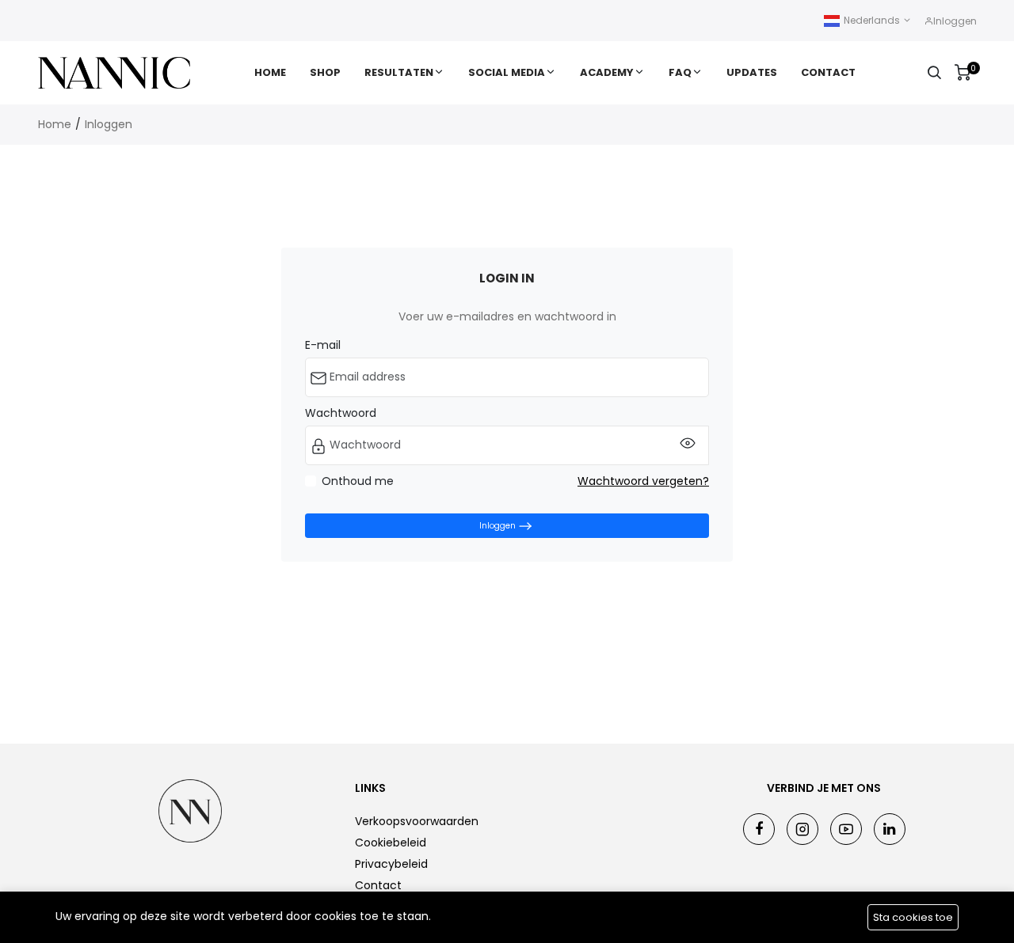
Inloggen (108, 124)
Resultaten (398, 72)
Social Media (506, 72)
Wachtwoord (340, 413)
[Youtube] (846, 829)
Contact (828, 72)
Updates (751, 72)
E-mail (323, 345)
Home (270, 72)
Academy (607, 72)
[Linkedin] (889, 829)
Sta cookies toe (913, 917)
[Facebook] (759, 829)
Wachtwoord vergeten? (643, 481)
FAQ (680, 72)
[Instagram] (802, 829)
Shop (325, 72)
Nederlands (871, 20)
